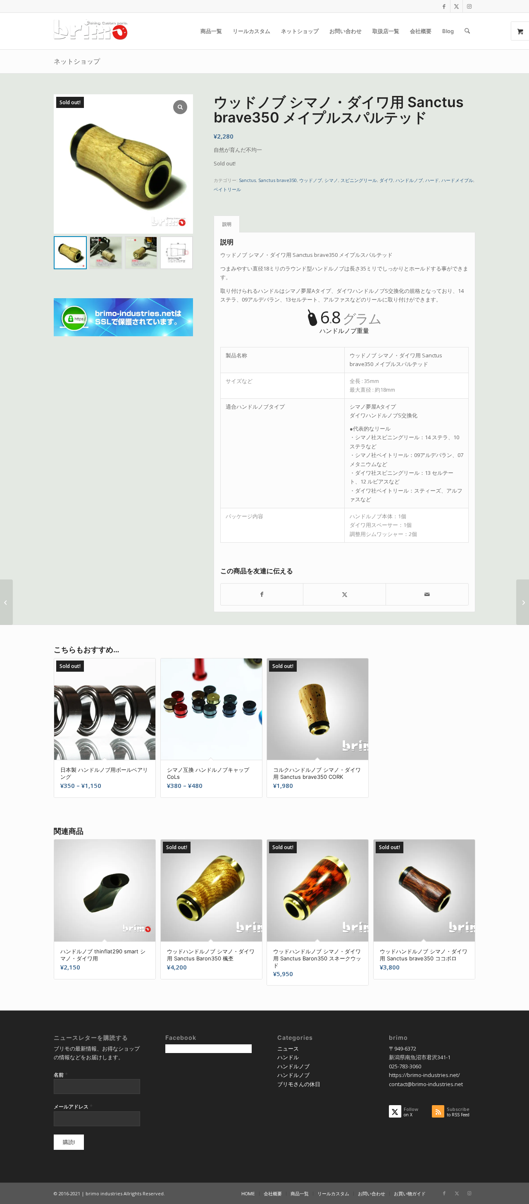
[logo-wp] (93, 31)
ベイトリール (227, 189)
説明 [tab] (226, 224)
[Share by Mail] (427, 594)
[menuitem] (211, 31)
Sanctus (247, 180)
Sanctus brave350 (277, 180)
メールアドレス (73, 1106)
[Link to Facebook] (444, 6)
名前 (61, 1074)
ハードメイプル (457, 180)
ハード (432, 180)
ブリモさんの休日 (298, 1084)
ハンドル (288, 1057)
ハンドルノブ (409, 180)
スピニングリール (359, 180)
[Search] (467, 31)
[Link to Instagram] (469, 6)
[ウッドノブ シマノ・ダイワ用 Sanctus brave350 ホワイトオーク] (522, 602)
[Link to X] (456, 6)
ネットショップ (77, 61)
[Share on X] (344, 594)
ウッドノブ (310, 180)
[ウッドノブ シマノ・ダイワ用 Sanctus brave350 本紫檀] (6, 602)
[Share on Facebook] (262, 594)
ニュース (288, 1048)
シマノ (331, 180)
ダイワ (386, 180)
